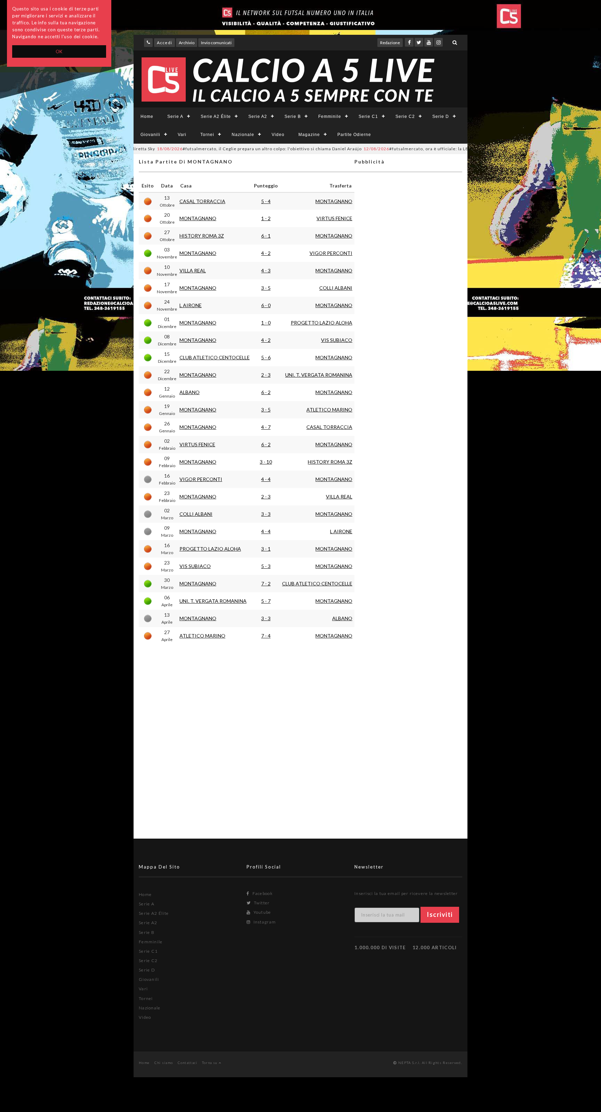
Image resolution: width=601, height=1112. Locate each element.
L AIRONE (190, 305)
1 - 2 (266, 218)
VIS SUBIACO (336, 340)
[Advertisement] (408, 450)
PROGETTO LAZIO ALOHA (321, 323)
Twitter (261, 902)
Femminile (329, 116)
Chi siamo (163, 1063)
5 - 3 (266, 566)
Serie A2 (257, 116)
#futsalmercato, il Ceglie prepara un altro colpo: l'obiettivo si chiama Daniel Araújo (231, 148)
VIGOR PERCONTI (331, 253)
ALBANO (189, 392)
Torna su (210, 1063)
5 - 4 (266, 201)
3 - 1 (266, 549)
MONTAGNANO (333, 201)
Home (147, 116)
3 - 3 (266, 514)
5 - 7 (266, 601)
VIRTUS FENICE (334, 218)
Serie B (293, 116)
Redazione (390, 42)
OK (59, 51)
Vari (182, 134)
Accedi (164, 42)
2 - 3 (266, 375)
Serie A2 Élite (216, 116)
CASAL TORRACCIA (202, 201)
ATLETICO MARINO (329, 410)
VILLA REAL (192, 270)
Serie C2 (405, 116)
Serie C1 (368, 116)
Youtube (261, 912)
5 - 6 (266, 357)
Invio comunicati (216, 42)
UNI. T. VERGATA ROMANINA (318, 375)
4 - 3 (266, 270)
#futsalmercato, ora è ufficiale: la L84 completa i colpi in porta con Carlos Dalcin (435, 148)
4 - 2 (266, 253)
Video (278, 134)
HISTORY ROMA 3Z (201, 236)
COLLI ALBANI (335, 288)
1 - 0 (266, 323)
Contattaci (188, 1063)
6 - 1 (266, 236)
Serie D (440, 116)
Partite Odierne (354, 134)
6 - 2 (266, 392)
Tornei (207, 134)
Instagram (264, 922)
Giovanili (150, 134)
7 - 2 (266, 583)
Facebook (262, 893)
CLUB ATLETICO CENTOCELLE (214, 357)
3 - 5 (266, 288)
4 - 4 (266, 479)
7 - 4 (266, 636)
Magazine (309, 134)
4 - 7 (266, 427)
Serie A (175, 116)
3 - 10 (266, 462)
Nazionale (243, 134)
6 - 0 (266, 305)
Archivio (186, 42)
